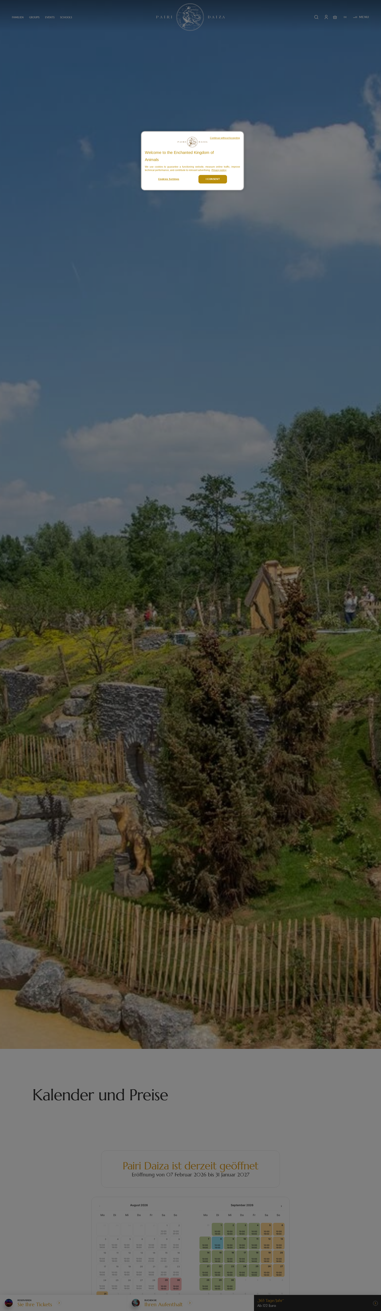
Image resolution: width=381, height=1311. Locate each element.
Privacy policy (219, 170)
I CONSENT (213, 179)
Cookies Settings (168, 179)
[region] (192, 160)
